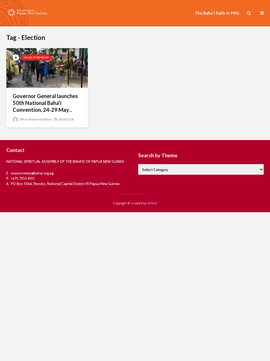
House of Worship (36, 57)
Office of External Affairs (35, 119)
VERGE (152, 203)
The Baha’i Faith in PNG (217, 13)
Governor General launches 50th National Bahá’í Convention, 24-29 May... (45, 103)
